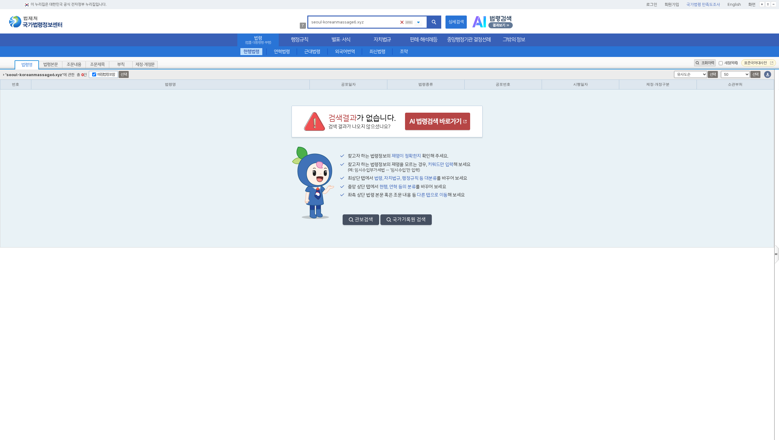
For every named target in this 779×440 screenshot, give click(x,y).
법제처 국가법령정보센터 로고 (35, 21)
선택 (124, 74)
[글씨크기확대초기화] (767, 4)
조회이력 (707, 63)
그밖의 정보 (514, 39)
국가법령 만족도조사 (703, 4)
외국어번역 (345, 51)
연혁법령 (282, 51)
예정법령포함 (106, 74)
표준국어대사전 (756, 63)
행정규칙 (299, 39)
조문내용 (74, 64)
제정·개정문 (145, 64)
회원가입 (672, 4)
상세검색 (456, 21)
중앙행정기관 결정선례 (469, 39)
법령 (258, 40)
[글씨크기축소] (773, 4)
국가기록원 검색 (409, 219)
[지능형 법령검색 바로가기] (437, 122)
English (734, 4)
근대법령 (312, 51)
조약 (404, 51)
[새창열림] (492, 22)
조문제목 (97, 64)
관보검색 (364, 219)
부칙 (120, 64)
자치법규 (382, 39)
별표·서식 (340, 39)
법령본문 (50, 64)
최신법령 (377, 51)
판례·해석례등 (423, 39)
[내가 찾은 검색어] (418, 22)
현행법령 (251, 51)
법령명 (26, 64)
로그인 (651, 4)
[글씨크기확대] (762, 4)
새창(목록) (731, 63)
